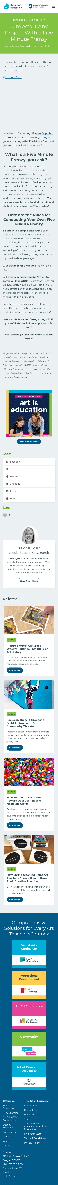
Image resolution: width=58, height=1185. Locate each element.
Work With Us (32, 1114)
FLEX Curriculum (9, 1107)
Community (9, 1132)
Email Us (7, 1172)
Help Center (10, 1176)
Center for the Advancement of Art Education (35, 1126)
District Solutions (8, 1126)
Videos (6, 1141)
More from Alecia (29, 581)
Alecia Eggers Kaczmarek (17, 46)
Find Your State (33, 1133)
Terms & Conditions (35, 1138)
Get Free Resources (29, 441)
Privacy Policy (32, 1142)
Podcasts (8, 1145)
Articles (7, 1136)
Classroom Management (29, 20)
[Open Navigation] (53, 6)
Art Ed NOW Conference (10, 1119)
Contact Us (30, 1110)
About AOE (30, 1105)
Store (27, 1119)
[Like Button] (5, 515)
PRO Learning (11, 1113)
